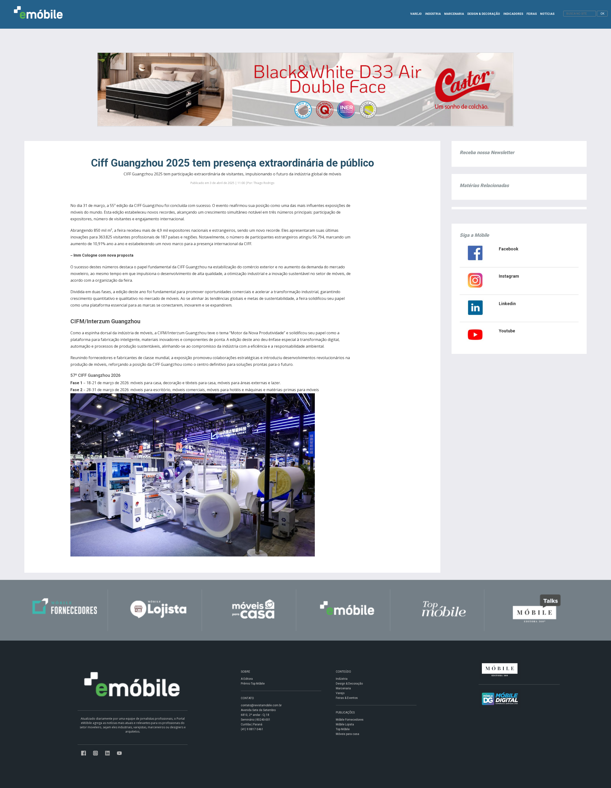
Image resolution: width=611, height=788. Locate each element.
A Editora (247, 678)
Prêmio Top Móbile (253, 683)
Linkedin (507, 303)
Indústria (342, 678)
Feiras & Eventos (347, 698)
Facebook (508, 248)
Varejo (340, 693)
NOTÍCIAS (547, 14)
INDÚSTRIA (433, 14)
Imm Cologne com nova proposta (103, 255)
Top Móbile (343, 729)
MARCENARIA (454, 14)
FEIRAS (532, 14)
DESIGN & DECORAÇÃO (483, 14)
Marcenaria (343, 688)
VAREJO (416, 14)
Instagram (509, 276)
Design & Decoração (349, 683)
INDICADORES (513, 14)
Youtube (507, 330)
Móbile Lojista (345, 724)
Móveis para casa (347, 734)
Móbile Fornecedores (349, 719)
